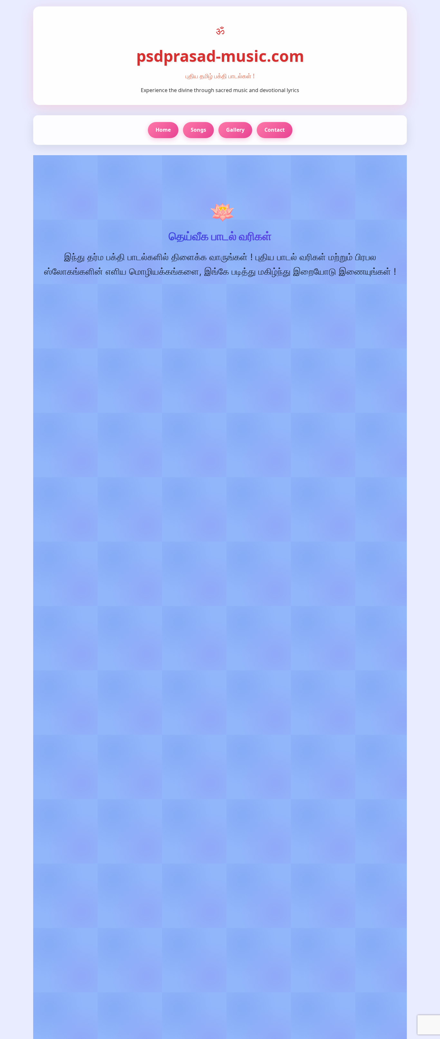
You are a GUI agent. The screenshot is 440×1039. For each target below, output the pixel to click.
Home (163, 129)
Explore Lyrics (185, 298)
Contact (274, 129)
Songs (198, 129)
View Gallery (255, 298)
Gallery (235, 129)
